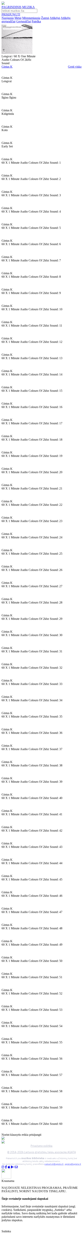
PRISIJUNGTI (11, 14)
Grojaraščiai (23, 21)
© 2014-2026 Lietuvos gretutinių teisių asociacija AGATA (41, 1152)
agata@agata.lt (73, 1164)
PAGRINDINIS (11, 7)
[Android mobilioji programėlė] (12, 1167)
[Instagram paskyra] (3, 1167)
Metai (17, 18)
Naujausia (8, 18)
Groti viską (74, 66)
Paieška (36, 21)
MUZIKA (28, 7)
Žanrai (45, 18)
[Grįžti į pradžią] (3, 3)
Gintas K (7, 66)
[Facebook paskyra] (6, 1167)
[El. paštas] (16, 1167)
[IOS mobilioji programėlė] (9, 1167)
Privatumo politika (42, 1146)
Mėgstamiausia (31, 18)
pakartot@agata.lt (54, 1164)
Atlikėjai (55, 18)
